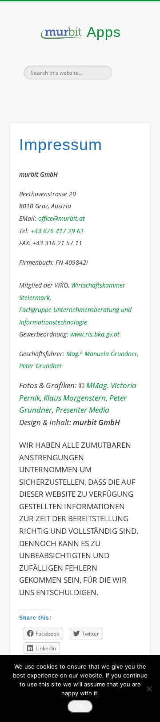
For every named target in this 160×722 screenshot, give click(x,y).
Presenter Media (82, 410)
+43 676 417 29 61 (57, 231)
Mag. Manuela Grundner (101, 353)
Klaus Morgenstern (75, 398)
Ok (80, 706)
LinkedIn (97, 95)
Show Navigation (129, 80)
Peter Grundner (40, 365)
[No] (148, 688)
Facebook (60, 95)
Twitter (79, 95)
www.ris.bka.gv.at (95, 334)
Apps (104, 32)
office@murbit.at (61, 218)
